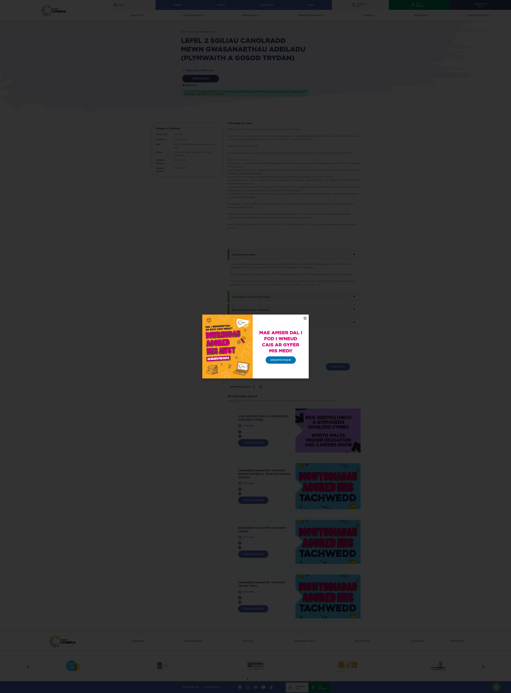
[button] (305, 318)
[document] (255, 346)
